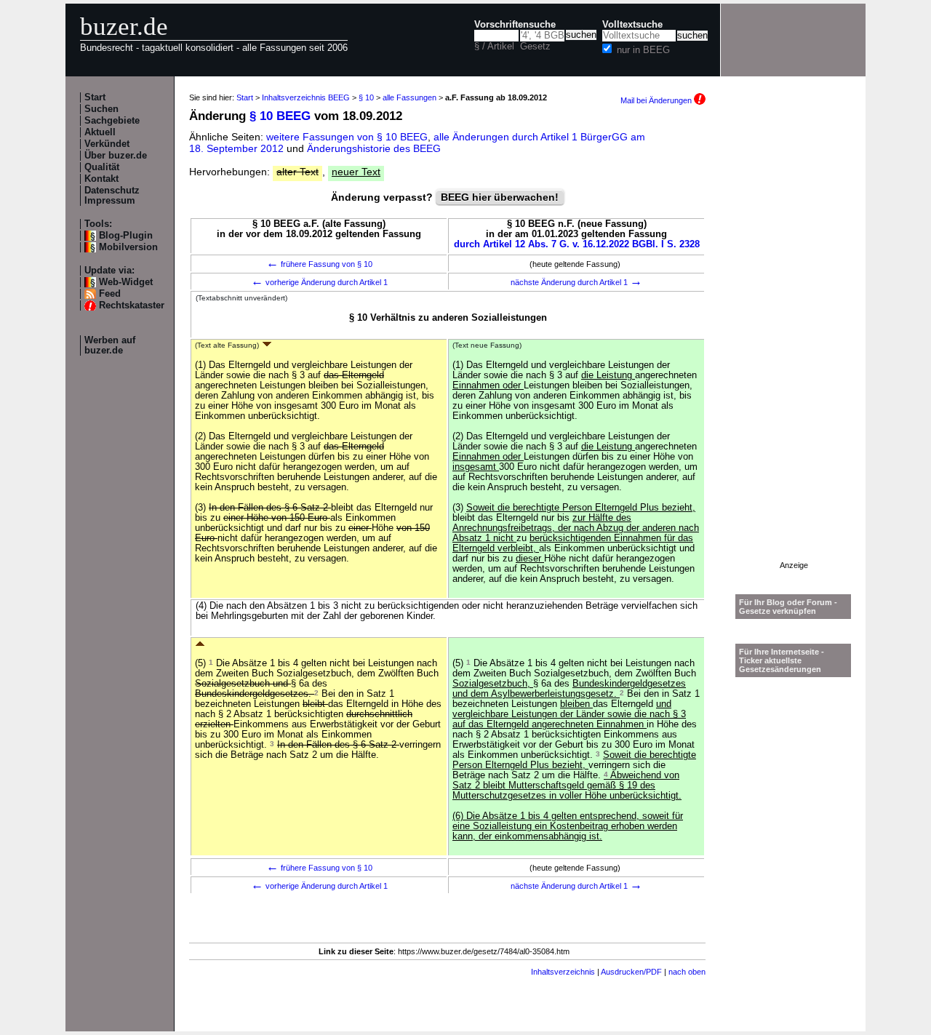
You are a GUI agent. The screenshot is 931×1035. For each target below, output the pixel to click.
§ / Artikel (494, 46)
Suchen (101, 109)
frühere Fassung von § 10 (319, 264)
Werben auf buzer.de (109, 345)
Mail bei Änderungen (657, 100)
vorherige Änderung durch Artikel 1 (319, 282)
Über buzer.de (115, 156)
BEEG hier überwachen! (500, 197)
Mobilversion (128, 247)
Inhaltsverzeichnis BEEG (306, 97)
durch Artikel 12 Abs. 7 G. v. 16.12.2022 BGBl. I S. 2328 (577, 244)
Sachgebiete (112, 121)
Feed (110, 294)
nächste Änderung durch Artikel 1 (576, 282)
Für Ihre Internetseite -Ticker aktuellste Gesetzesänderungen (781, 660)
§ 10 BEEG (280, 116)
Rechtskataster (131, 305)
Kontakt (101, 179)
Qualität (101, 167)
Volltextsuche (632, 25)
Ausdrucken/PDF (631, 971)
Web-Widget (126, 282)
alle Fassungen (409, 97)
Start (94, 97)
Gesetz (535, 46)
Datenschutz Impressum (112, 195)
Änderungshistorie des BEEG (374, 148)
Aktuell (100, 132)
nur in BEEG (643, 50)
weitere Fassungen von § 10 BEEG (347, 137)
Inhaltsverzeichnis (563, 971)
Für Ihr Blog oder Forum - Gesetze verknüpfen (788, 606)
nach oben (687, 971)
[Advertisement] (793, 342)
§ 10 (366, 97)
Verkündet (106, 144)
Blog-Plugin (126, 236)
